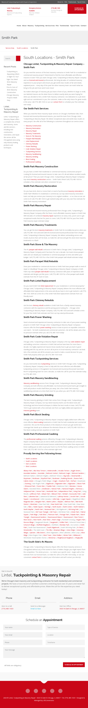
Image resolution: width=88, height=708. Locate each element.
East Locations (31, 464)
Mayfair (60, 502)
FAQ (65, 2)
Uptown (32, 533)
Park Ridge (34, 514)
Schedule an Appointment (79, 9)
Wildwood (76, 535)
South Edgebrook (53, 527)
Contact (83, 25)
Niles (30, 507)
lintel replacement (47, 286)
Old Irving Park (73, 509)
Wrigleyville (79, 538)
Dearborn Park (64, 481)
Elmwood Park (30, 486)
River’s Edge (56, 520)
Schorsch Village (29, 525)
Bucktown (55, 478)
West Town (47, 535)
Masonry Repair (31, 131)
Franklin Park (50, 486)
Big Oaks (67, 476)
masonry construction (38, 179)
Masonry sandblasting (31, 383)
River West (46, 520)
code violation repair (78, 342)
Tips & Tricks (81, 2)
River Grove (28, 520)
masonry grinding (30, 410)
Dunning (28, 484)
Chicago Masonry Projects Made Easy (13, 97)
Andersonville (52, 471)
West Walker (57, 535)
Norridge (48, 507)
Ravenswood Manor (55, 517)
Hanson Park (55, 489)
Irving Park (77, 491)
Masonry (31, 25)
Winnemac (52, 538)
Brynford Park (46, 478)
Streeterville (28, 530)
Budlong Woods (66, 478)
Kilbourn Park (56, 494)
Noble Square (38, 507)
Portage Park (64, 514)
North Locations (31, 459)
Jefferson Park (35, 494)
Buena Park (78, 478)
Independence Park (65, 491)
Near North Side (56, 504)
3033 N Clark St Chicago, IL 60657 (72, 609)
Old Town (53, 512)
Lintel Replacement (32, 141)
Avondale (41, 473)
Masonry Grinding (32, 157)
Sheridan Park (64, 525)
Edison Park (81, 484)
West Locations (31, 466)
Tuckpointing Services (33, 152)
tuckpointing (45, 364)
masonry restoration (75, 191)
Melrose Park (69, 502)
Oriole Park (75, 512)
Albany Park (28, 471)
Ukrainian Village (59, 530)
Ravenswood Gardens (38, 517)
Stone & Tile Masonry (33, 136)
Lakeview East (33, 496)
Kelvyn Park (46, 494)
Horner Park (40, 491)
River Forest (78, 517)
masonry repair (48, 216)
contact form (57, 102)
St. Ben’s (80, 527)
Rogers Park (80, 520)
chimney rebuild (38, 305)
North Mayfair (28, 509)
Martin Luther (51, 502)
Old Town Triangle (42, 512)
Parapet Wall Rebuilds (33, 139)
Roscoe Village (29, 522)
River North (37, 520)
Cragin (55, 481)
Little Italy (56, 499)
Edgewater (71, 484)
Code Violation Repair (33, 149)
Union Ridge (71, 530)
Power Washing (31, 146)
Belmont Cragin (64, 473)
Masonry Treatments (33, 133)
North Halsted (78, 507)
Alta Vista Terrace (39, 471)
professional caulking (34, 439)
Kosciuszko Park (75, 494)
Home (19, 25)
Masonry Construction (33, 126)
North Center (67, 507)
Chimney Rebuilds (32, 144)
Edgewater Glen (60, 484)
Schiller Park (63, 522)
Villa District (41, 533)
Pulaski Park (75, 514)
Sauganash (54, 522)
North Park (39, 509)
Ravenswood (68, 517)
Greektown (46, 489)
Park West (42, 514)
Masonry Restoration (33, 128)
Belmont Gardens (78, 473)
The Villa (49, 530)
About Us (60, 2)
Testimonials (72, 2)
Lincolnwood (34, 499)
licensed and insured (36, 80)
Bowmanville (75, 476)
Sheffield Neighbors (43, 525)
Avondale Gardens (30, 473)
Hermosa (79, 489)
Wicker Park (67, 535)
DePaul (73, 481)
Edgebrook (50, 484)
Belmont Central (52, 473)
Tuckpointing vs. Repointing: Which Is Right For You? (13, 74)
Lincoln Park (74, 496)
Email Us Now (36, 609)
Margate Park (40, 502)
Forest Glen (41, 486)
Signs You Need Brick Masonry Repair (12, 82)
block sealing (38, 422)
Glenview (72, 486)
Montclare (33, 504)
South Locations (31, 461)
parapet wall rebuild (35, 250)
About (24, 25)
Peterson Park (53, 514)
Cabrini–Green (28, 481)
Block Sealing (30, 159)
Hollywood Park (29, 491)
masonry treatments (45, 230)
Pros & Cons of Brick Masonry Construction (12, 89)
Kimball (65, 494)
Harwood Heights (68, 489)
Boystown (27, 478)
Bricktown (35, 478)
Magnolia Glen (29, 502)
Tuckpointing (39, 25)
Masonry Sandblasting (33, 154)
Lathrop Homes (63, 496)
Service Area (50, 25)
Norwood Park (49, 509)
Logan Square (66, 499)
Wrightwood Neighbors (65, 538)
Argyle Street (75, 471)
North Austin (56, 507)
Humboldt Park (51, 491)
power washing (45, 327)
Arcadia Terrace (63, 471)
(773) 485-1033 (55, 8)
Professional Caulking (33, 162)
